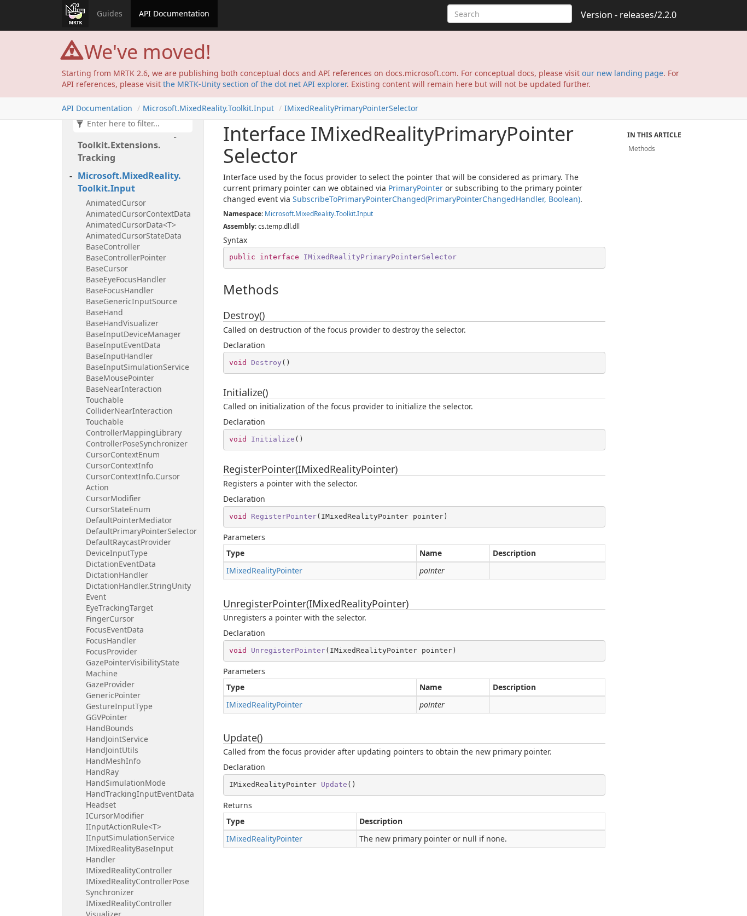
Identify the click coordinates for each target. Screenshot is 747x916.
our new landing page (622, 73)
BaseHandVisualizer (122, 323)
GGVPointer (106, 717)
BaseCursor (107, 268)
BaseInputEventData (123, 345)
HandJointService (117, 739)
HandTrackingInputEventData (140, 794)
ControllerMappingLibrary (134, 432)
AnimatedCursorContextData (138, 213)
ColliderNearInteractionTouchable (129, 416)
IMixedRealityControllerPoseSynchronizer (137, 886)
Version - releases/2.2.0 (628, 15)
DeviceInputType (117, 553)
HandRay (102, 772)
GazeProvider (110, 684)
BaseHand (104, 312)
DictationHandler (117, 575)
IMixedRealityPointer (264, 570)
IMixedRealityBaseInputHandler (129, 854)
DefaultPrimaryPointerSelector (141, 531)
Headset (101, 804)
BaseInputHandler (119, 356)
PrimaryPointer (415, 188)
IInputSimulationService (130, 837)
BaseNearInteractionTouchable (124, 394)
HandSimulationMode (126, 783)
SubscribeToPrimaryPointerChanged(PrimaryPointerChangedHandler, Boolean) (436, 199)
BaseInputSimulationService (137, 367)
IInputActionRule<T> (123, 826)
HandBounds (109, 728)
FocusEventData (115, 629)
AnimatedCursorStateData (134, 235)
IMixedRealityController (129, 870)
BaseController (113, 246)
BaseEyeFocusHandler (126, 279)
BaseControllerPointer (126, 257)
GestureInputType (119, 706)
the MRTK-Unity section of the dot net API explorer (255, 84)
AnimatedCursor (116, 203)
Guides (109, 13)
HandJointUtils (112, 750)
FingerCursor (110, 618)
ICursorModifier (115, 815)
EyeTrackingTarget (119, 607)
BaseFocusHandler (120, 290)
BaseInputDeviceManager (133, 334)
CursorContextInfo (119, 465)
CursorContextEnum (123, 454)
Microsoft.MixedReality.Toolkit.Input (208, 108)
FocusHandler (111, 640)
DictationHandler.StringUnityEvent (138, 591)
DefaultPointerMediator (129, 520)
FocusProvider (111, 651)
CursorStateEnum (118, 509)
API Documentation (174, 13)
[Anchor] (217, 289)
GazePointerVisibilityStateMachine (132, 668)
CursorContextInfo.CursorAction (133, 481)
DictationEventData (121, 564)
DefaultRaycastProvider (128, 542)
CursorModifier (113, 498)
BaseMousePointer (120, 378)
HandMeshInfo (113, 761)
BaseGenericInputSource (131, 301)
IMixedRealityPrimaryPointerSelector (351, 108)
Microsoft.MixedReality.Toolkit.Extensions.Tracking (129, 145)
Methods (641, 148)
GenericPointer (113, 695)
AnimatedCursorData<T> (131, 224)
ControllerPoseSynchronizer (137, 443)
